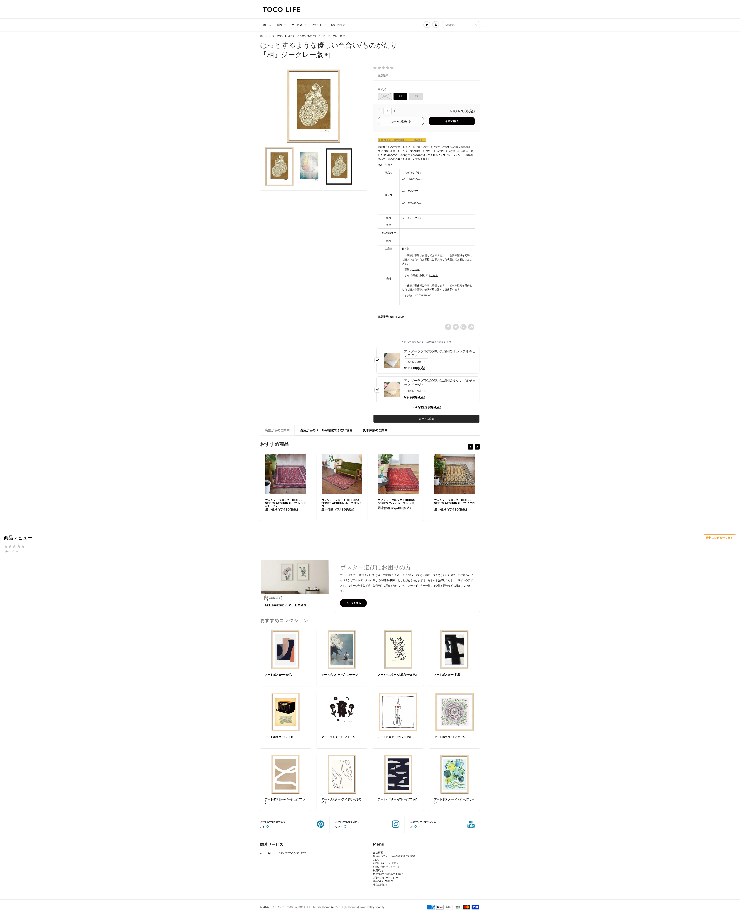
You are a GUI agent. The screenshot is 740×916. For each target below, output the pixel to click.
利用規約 (378, 870)
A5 (384, 96)
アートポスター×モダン (279, 674)
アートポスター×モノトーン (338, 737)
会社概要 (378, 852)
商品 (280, 25)
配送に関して (380, 884)
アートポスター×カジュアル (395, 737)
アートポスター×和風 (447, 674)
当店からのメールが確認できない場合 (326, 430)
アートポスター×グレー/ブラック (398, 799)
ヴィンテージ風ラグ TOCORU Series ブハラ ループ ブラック (453, 501)
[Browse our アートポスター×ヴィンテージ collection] (342, 649)
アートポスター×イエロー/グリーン (454, 801)
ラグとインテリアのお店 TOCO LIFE (290, 906)
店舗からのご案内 (277, 430)
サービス (297, 25)
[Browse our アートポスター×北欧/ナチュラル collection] (398, 649)
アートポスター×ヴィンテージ (339, 674)
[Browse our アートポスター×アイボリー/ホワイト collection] (342, 774)
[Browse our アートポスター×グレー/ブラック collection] (398, 774)
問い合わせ (338, 25)
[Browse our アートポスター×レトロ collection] (285, 711)
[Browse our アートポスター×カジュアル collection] (398, 711)
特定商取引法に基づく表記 (388, 873)
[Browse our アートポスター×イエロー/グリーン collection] (455, 774)
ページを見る (353, 603)
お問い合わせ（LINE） (386, 863)
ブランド (316, 25)
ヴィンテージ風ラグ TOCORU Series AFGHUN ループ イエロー (398, 503)
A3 (416, 96)
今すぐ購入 (452, 121)
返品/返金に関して (383, 881)
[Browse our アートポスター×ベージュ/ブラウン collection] (285, 774)
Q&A (375, 859)
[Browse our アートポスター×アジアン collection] (454, 711)
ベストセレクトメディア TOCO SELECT (283, 853)
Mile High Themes (346, 906)
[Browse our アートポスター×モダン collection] (285, 649)
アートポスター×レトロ (279, 737)
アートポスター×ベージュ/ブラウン (285, 801)
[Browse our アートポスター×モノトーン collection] (341, 711)
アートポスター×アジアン (449, 737)
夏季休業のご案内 (375, 430)
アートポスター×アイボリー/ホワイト (341, 801)
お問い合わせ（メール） (386, 866)
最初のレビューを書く (719, 537)
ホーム (267, 25)
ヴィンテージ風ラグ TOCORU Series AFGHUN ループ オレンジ (285, 503)
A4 (400, 96)
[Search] (476, 25)
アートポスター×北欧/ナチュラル (398, 674)
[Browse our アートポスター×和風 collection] (454, 649)
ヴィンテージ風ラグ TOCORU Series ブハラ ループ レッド (340, 501)
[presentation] (470, 447)
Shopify (316, 906)
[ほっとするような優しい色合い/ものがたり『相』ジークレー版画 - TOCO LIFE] (313, 106)
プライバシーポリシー (385, 877)
